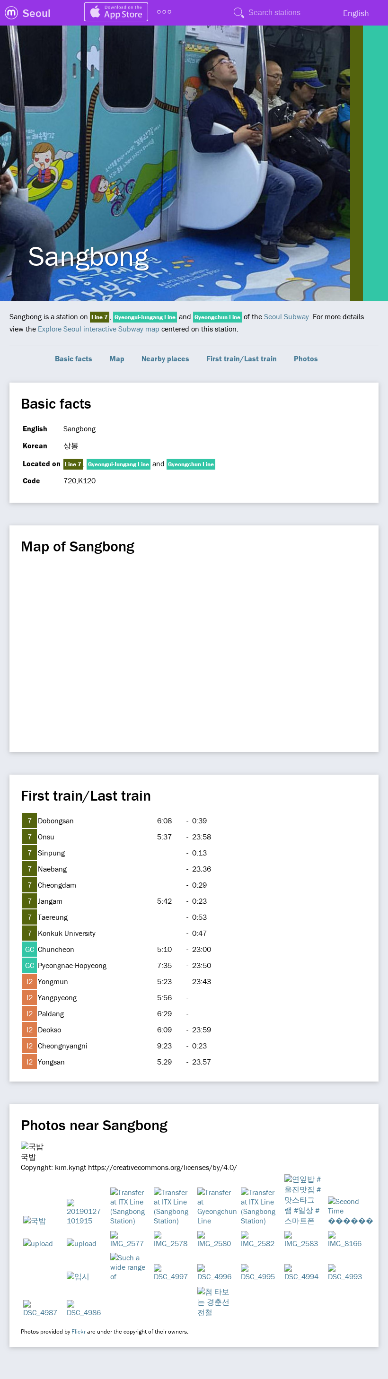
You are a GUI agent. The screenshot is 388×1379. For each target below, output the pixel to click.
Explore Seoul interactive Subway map (98, 328)
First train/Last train (241, 358)
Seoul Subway (286, 316)
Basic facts (73, 358)
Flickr (78, 1331)
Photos (306, 358)
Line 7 (99, 317)
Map (116, 358)
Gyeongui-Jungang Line (145, 317)
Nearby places (165, 358)
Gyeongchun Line (217, 317)
